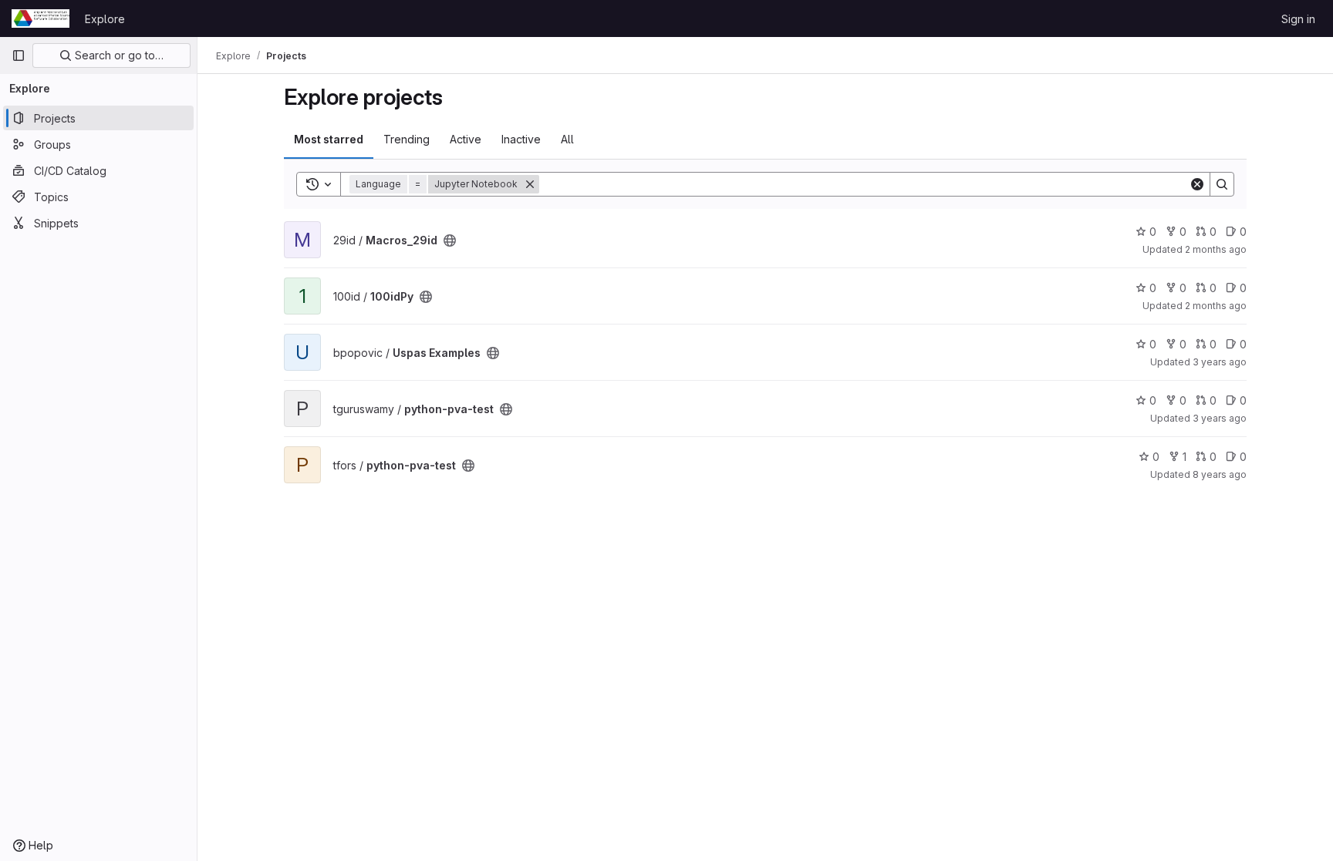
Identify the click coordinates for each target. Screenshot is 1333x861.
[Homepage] (40, 18)
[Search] (1222, 184)
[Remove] (530, 184)
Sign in (1298, 18)
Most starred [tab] (328, 139)
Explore (105, 18)
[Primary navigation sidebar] (18, 55)
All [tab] (567, 139)
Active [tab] (465, 139)
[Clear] (1197, 184)
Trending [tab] (406, 139)
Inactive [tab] (521, 139)
